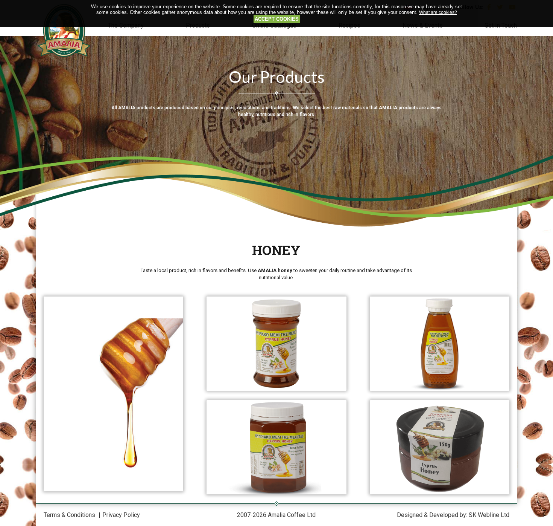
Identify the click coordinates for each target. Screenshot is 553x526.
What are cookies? (438, 12)
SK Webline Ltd (489, 514)
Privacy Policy (121, 514)
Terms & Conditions (69, 514)
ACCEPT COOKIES (277, 19)
